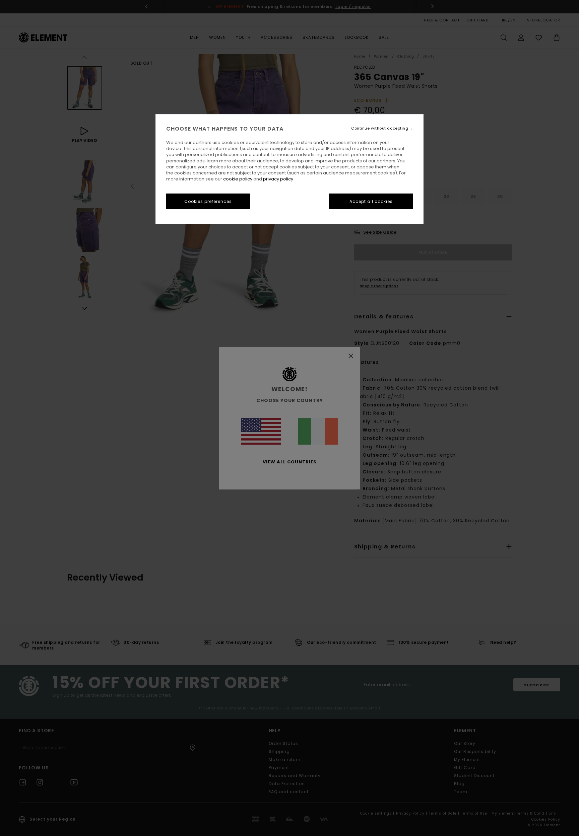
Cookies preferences (208, 201)
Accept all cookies (371, 201)
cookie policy (237, 179)
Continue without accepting (379, 128)
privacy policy (278, 179)
